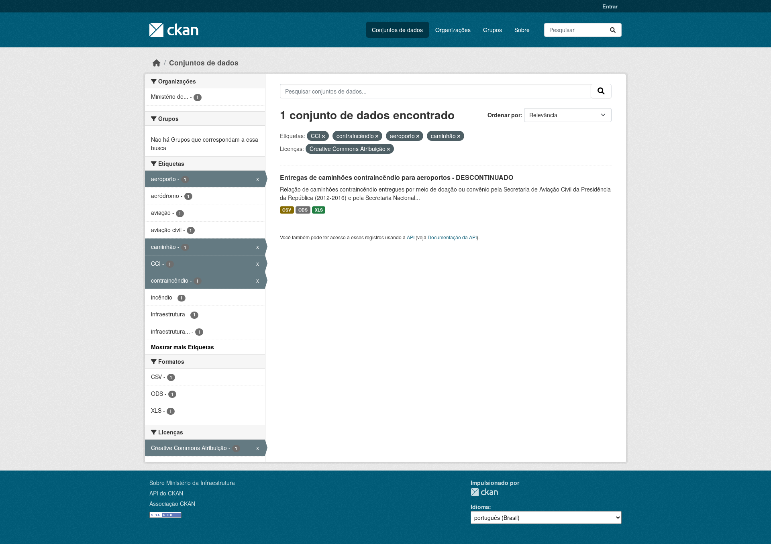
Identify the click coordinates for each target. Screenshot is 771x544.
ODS (303, 210)
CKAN (484, 492)
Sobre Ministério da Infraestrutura (192, 483)
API (410, 237)
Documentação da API (452, 237)
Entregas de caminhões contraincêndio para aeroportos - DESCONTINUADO (396, 177)
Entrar (610, 6)
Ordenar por (503, 115)
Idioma (480, 507)
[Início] (157, 62)
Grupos (492, 30)
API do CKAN (166, 493)
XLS (319, 210)
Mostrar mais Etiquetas (182, 347)
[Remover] (323, 136)
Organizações (453, 30)
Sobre (522, 30)
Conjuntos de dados (397, 30)
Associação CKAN (172, 503)
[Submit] (613, 30)
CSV (286, 210)
